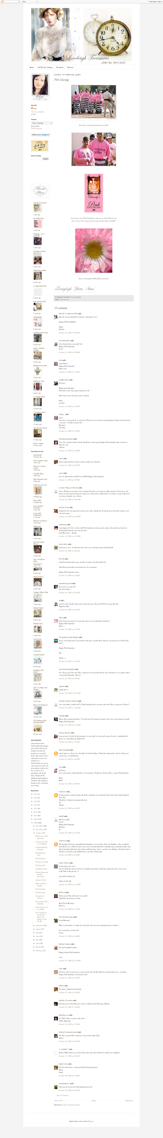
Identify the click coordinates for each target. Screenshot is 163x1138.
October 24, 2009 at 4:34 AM (69, 575)
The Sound (84, 221)
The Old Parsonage (66, 917)
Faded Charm (38, 608)
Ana (60, 767)
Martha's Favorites (66, 1000)
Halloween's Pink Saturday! (41, 837)
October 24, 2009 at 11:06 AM (69, 707)
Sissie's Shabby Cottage (38, 349)
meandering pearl (65, 583)
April (38, 943)
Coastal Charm (38, 654)
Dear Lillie (37, 500)
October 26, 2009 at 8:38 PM (69, 1041)
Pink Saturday (64, 299)
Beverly (61, 559)
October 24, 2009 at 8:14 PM (69, 808)
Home (32, 67)
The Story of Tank (41, 862)
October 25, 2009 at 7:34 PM (69, 1007)
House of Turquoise (40, 705)
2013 (36, 808)
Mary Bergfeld (64, 750)
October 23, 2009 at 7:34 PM (69, 431)
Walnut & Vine (38, 381)
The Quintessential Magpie (68, 637)
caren (61, 473)
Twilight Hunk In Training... (41, 848)
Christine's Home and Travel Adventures (39, 253)
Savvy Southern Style (39, 560)
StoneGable (37, 455)
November (40, 829)
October (39, 833)
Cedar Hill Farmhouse (37, 514)
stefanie (61, 686)
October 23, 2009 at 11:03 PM (69, 536)
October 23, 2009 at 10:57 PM (69, 516)
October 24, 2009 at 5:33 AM (69, 609)
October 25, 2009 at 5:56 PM (69, 992)
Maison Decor (38, 576)
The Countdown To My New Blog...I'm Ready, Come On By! (41, 916)
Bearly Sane (63, 1064)
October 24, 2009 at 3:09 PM (69, 783)
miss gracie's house (40, 428)
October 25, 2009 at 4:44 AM (69, 936)
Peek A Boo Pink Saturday (41, 902)
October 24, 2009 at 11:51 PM (69, 884)
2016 (36, 797)
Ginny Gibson (64, 863)
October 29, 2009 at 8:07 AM (69, 1090)
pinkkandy (63, 524)
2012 (36, 812)
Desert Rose (63, 544)
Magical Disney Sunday (41, 884)
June (38, 936)
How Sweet (76, 221)
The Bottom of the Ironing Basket (39, 721)
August (38, 929)
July (37, 932)
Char (61, 968)
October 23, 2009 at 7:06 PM (69, 332)
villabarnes (37, 526)
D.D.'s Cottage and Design (40, 688)
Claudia (62, 715)
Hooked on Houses (40, 521)
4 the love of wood (39, 485)
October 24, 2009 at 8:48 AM (69, 678)
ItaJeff (61, 816)
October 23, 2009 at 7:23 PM (69, 406)
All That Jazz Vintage (45, 67)
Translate (38, 128)
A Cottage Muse (39, 396)
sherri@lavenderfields (67, 669)
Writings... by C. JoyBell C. (39, 235)
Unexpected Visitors (39, 897)
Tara (35, 108)
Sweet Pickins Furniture (38, 507)
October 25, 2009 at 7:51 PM (69, 1024)
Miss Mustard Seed (40, 479)
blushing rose (64, 1015)
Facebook (59, 67)
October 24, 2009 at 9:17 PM (69, 833)
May (37, 940)
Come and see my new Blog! (41, 908)
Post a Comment (62, 1095)
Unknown (62, 791)
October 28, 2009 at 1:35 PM (69, 1075)
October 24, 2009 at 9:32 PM (69, 855)
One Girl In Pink (39, 301)
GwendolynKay (64, 340)
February (39, 950)
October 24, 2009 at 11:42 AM (69, 725)
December (40, 826)
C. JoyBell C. (64, 1049)
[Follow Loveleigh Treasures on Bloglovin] (40, 135)
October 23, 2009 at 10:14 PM (69, 499)
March (38, 947)
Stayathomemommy (66, 439)
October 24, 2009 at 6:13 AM (69, 629)
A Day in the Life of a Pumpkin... (41, 842)
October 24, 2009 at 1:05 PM (69, 742)
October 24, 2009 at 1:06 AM (69, 551)
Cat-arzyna (37, 639)
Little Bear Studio (39, 270)
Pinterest (70, 67)
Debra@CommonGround (68, 1032)
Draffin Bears (64, 380)
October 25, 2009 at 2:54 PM (69, 978)
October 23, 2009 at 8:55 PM (69, 480)
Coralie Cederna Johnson (68, 701)
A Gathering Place (40, 286)
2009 (36, 823)
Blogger (91, 1121)
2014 (36, 805)
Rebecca (62, 892)
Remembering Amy (40, 854)
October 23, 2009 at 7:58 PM (69, 450)
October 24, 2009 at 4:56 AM (69, 592)
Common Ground (39, 202)
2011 (36, 815)
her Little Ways (38, 218)
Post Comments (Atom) (72, 1105)
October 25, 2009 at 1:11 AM (69, 909)
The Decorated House (38, 543)
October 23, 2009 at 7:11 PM (69, 372)
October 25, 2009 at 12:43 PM (69, 960)
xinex (61, 458)
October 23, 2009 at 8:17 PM (69, 465)
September (40, 925)
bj (59, 600)
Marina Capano (65, 944)
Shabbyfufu (37, 317)
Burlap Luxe (38, 623)
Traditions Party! (41, 869)
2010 (36, 819)
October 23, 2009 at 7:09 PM (69, 352)
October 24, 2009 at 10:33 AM (69, 693)
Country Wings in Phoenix (68, 487)
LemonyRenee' (64, 1083)
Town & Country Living (39, 467)
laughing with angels (38, 671)
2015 (36, 801)
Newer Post (58, 1100)
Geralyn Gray (64, 507)
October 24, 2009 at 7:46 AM (69, 661)
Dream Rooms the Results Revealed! (41, 874)
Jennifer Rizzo (38, 473)
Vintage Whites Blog (40, 592)
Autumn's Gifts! (40, 880)
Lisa (60, 360)
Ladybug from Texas (40, 332)
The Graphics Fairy (40, 460)
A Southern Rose (39, 412)
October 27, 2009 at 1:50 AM (69, 1056)
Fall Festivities (40, 892)
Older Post (129, 1100)
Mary (61, 617)
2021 (36, 794)
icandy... (62, 414)
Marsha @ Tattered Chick (68, 313)
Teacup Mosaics (64, 733)
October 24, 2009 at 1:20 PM (69, 759)
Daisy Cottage (38, 443)
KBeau (61, 985)
